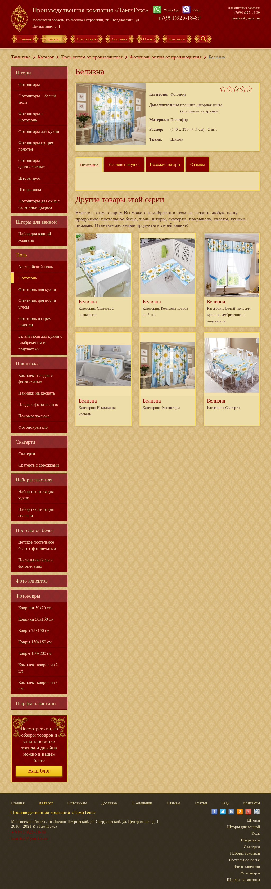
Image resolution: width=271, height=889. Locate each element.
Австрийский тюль (35, 266)
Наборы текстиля (34, 479)
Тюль (21, 254)
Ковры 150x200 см (35, 653)
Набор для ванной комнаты (34, 237)
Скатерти (25, 441)
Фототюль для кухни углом (37, 304)
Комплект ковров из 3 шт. (38, 685)
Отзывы (197, 164)
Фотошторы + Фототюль (30, 117)
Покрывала (27, 363)
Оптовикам (86, 39)
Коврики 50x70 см (34, 607)
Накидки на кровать (36, 393)
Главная (25, 39)
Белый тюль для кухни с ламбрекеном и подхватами (40, 342)
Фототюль (27, 278)
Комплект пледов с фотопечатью (35, 378)
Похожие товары (165, 164)
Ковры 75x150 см (33, 630)
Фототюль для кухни (37, 289)
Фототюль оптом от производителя (165, 56)
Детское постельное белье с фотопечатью (37, 545)
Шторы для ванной (36, 221)
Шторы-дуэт (29, 178)
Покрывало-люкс (33, 415)
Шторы (23, 72)
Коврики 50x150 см (35, 619)
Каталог (54, 39)
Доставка (120, 39)
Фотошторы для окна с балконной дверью (39, 204)
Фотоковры (28, 595)
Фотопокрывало (33, 427)
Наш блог (39, 771)
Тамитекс (20, 56)
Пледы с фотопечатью (38, 404)
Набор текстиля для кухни (36, 494)
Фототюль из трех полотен (34, 321)
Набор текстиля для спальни (36, 512)
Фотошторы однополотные (31, 163)
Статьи (201, 802)
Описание (89, 165)
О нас (148, 39)
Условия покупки (124, 164)
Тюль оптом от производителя (92, 56)
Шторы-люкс (30, 189)
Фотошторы (29, 84)
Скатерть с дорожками (38, 465)
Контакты (177, 39)
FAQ (225, 802)
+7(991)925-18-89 (179, 17)
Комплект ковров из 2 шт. (38, 668)
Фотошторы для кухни (38, 131)
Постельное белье (34, 530)
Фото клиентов (32, 580)
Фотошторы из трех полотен (36, 146)
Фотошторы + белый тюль (37, 99)
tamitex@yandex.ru (246, 18)
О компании (142, 802)
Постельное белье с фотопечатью (35, 563)
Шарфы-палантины (36, 703)
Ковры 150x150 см (35, 641)
